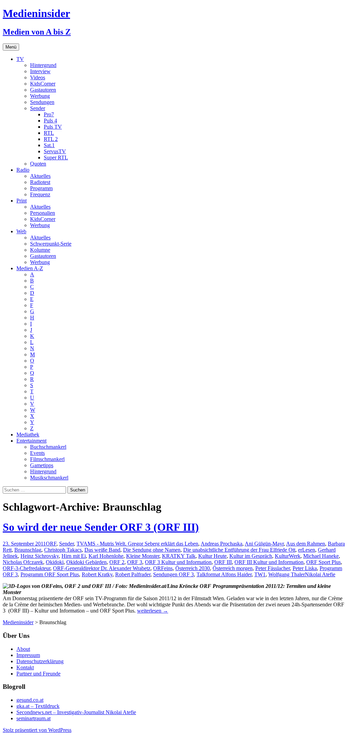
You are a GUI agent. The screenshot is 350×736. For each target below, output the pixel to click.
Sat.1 (49, 145)
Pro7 (49, 114)
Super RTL (56, 157)
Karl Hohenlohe (106, 556)
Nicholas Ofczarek (23, 562)
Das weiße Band (102, 550)
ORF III (223, 562)
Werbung (40, 96)
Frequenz (40, 194)
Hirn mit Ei (74, 556)
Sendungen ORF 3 (173, 574)
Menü (10, 47)
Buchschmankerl (48, 447)
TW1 (260, 574)
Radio (22, 170)
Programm (41, 188)
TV (20, 59)
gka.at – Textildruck (37, 706)
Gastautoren (43, 90)
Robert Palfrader (132, 574)
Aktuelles (40, 176)
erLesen (306, 550)
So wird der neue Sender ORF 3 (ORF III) (101, 527)
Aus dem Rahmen (305, 544)
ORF (51, 544)
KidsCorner (42, 84)
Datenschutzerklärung (40, 661)
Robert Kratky (97, 574)
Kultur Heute (212, 556)
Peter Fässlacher (272, 568)
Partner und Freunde (38, 673)
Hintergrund (43, 65)
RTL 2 (51, 139)
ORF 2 (116, 562)
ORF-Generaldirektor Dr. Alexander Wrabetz (101, 568)
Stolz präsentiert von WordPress (37, 730)
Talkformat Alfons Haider (224, 574)
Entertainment (31, 441)
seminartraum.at (33, 718)
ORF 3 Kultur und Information (178, 562)
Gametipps (41, 465)
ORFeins (163, 568)
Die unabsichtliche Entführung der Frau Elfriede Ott (239, 550)
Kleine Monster (142, 556)
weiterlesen (152, 611)
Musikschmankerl (49, 478)
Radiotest (40, 182)
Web (21, 231)
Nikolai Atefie (320, 574)
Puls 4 (50, 120)
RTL (49, 133)
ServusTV (55, 151)
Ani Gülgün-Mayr (264, 544)
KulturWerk (287, 556)
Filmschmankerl (47, 459)
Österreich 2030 (192, 568)
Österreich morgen (233, 568)
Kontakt (25, 667)
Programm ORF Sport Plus (50, 574)
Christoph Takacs (63, 550)
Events (37, 453)
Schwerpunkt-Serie (50, 244)
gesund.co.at (29, 700)
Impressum (28, 655)
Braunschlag (27, 550)
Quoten (38, 164)
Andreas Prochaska (221, 544)
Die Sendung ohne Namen (151, 550)
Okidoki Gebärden (86, 562)
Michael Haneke (321, 556)
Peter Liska (305, 568)
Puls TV (53, 127)
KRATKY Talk (179, 556)
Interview (40, 71)
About (23, 649)
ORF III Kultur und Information (269, 562)
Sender (37, 108)
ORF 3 (134, 562)
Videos (37, 77)
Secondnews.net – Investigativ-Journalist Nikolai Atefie (76, 712)
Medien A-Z (29, 268)
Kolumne (40, 250)
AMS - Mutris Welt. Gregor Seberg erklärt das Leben (140, 544)
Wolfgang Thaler (286, 574)
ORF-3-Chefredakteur (26, 568)
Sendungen (42, 102)
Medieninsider (18, 622)
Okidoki (55, 562)
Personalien (42, 213)
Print (21, 200)
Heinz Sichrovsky (40, 556)
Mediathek (27, 434)
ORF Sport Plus (323, 562)
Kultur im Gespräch (250, 556)
